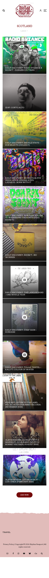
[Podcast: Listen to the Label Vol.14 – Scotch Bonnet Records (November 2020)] (24, 392)
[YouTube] (24, 553)
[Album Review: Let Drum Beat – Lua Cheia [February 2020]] (24, 466)
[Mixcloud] (36, 553)
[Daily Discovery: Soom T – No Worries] (24, 242)
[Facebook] (13, 553)
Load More (24, 495)
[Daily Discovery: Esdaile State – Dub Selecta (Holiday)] (24, 130)
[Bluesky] (30, 553)
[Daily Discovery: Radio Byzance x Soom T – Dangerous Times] (24, 55)
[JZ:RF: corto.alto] (24, 92)
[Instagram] (18, 553)
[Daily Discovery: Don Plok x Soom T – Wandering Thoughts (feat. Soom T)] (24, 205)
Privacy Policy (8, 544)
